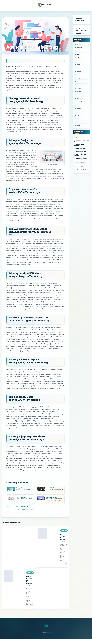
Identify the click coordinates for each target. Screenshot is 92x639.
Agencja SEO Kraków (51, 497)
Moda (78, 67)
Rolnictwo (79, 91)
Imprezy (78, 61)
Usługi (78, 118)
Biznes (78, 44)
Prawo (78, 84)
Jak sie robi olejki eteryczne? (82, 151)
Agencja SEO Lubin (21, 497)
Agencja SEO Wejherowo (22, 506)
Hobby (78, 57)
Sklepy (78, 94)
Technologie (79, 101)
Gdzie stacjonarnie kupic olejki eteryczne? (80, 159)
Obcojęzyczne (80, 78)
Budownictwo (79, 47)
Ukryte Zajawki (80, 111)
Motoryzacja (79, 71)
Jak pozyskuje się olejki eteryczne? (80, 155)
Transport (79, 105)
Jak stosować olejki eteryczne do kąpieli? (81, 137)
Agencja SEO (19, 488)
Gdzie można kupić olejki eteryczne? (80, 163)
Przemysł (79, 88)
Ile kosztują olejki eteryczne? (82, 166)
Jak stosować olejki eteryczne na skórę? (81, 141)
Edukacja (78, 54)
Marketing (9, 41)
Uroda (78, 115)
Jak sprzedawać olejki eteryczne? (79, 145)
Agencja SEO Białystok (52, 488)
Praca (78, 81)
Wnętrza (78, 122)
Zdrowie (78, 125)
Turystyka (79, 108)
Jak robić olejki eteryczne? (81, 148)
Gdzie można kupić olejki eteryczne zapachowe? (80, 170)
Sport (78, 98)
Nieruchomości (80, 74)
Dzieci (78, 50)
